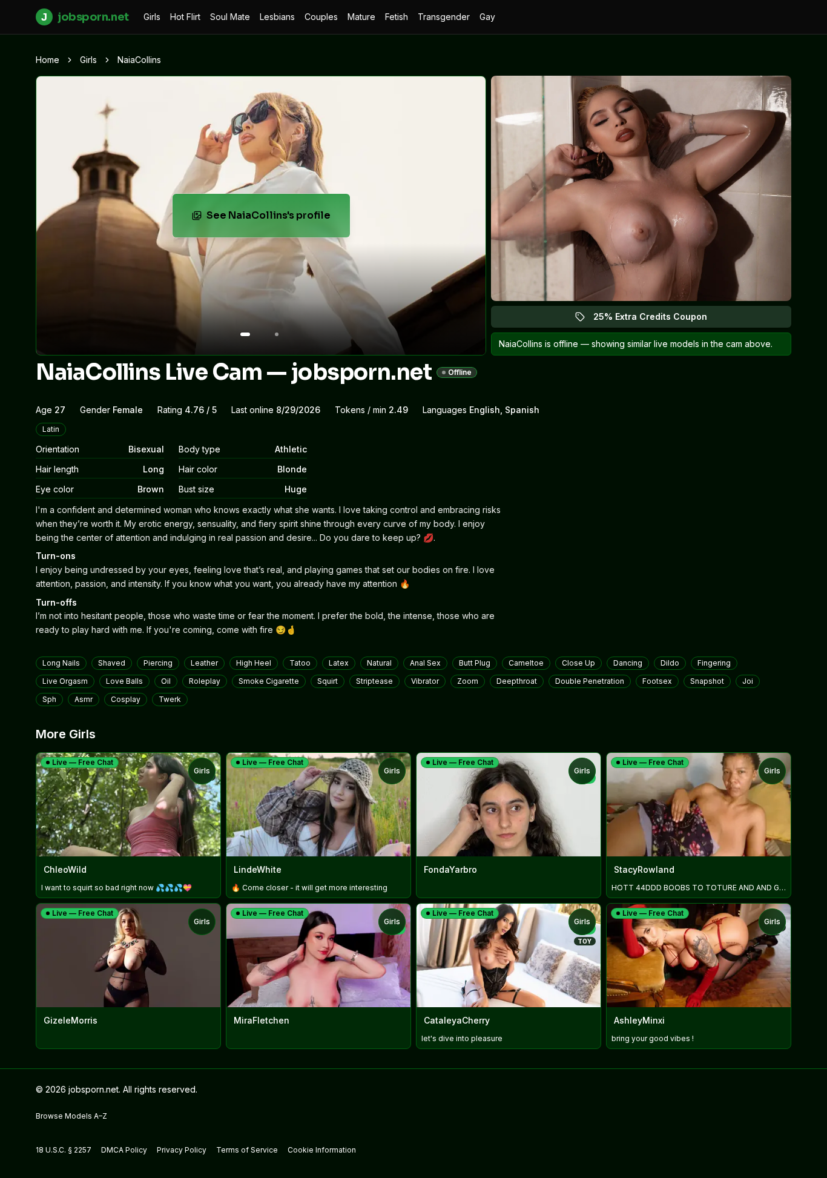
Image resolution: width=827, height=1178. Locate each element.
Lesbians (277, 17)
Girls (151, 17)
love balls (124, 681)
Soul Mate (230, 17)
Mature (361, 17)
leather (204, 662)
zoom (467, 681)
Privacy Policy (181, 1149)
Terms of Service (247, 1149)
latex (339, 662)
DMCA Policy (124, 1149)
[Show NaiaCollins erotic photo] (245, 334)
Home (47, 60)
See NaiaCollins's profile (278, 219)
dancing (627, 662)
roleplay (204, 681)
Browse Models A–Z (71, 1115)
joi (747, 681)
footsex (657, 681)
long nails (61, 662)
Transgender (444, 17)
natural (379, 662)
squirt (327, 681)
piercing (158, 662)
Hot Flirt (185, 17)
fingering (714, 662)
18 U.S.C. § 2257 (63, 1149)
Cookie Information (322, 1149)
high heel (253, 662)
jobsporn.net (84, 17)
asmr (83, 699)
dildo (670, 662)
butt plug (474, 662)
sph (49, 699)
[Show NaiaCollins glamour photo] (276, 334)
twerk (170, 699)
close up (578, 662)
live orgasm (65, 681)
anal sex (425, 662)
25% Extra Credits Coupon (657, 319)
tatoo (300, 662)
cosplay (125, 699)
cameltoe (526, 662)
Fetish (396, 17)
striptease (374, 681)
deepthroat (516, 681)
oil (166, 681)
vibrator (425, 681)
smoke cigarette (269, 681)
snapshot (707, 681)
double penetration (589, 681)
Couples (321, 17)
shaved (111, 662)
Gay (487, 17)
